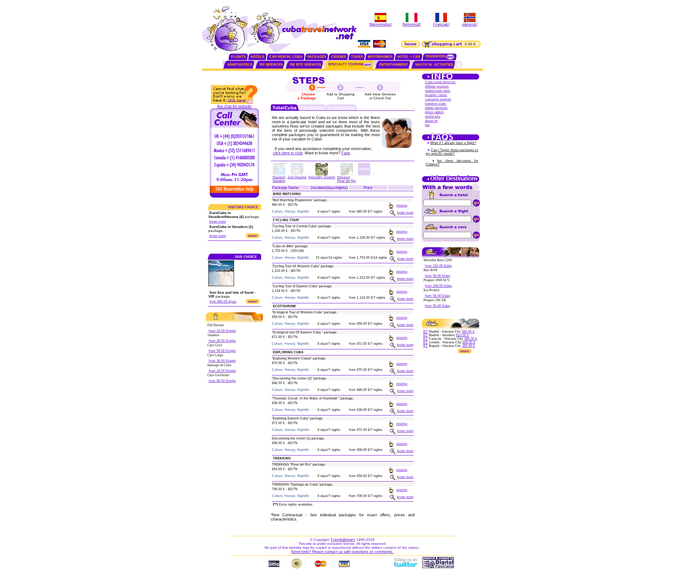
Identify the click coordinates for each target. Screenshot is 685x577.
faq (427, 125)
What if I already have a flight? (453, 143)
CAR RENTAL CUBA (286, 57)
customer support (438, 99)
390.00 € (470, 338)
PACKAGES (317, 57)
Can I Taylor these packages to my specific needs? (452, 151)
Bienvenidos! (381, 24)
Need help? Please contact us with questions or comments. (342, 551)
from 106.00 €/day (438, 286)
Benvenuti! (411, 24)
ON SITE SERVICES (305, 64)
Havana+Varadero (279, 179)
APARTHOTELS (239, 64)
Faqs (345, 153)
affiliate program (437, 86)
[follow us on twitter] (405, 566)
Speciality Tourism (321, 177)
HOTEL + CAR (408, 57)
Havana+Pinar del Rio (346, 179)
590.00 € (468, 331)
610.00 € (462, 335)
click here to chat (288, 153)
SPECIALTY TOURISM (346, 64)
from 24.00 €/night (222, 371)
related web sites (437, 91)
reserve (401, 205)
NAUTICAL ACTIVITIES (434, 64)
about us (431, 121)
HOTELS (257, 57)
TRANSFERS (435, 56)
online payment (436, 108)
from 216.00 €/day (438, 266)
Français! (441, 24)
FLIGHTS (238, 57)
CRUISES (338, 57)
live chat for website (234, 106)
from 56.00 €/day (437, 276)
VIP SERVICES (271, 64)
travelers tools (435, 103)
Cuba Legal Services (440, 82)
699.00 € (468, 342)
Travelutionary (342, 539)
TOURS (357, 57)
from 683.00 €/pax (223, 301)
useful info (432, 116)
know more (217, 221)
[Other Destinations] (450, 181)
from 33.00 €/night (222, 331)
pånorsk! (469, 24)
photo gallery (434, 112)
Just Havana (297, 177)
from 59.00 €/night (222, 351)
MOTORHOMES (380, 57)
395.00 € (468, 346)
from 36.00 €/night (222, 361)
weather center (436, 95)
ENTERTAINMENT (393, 64)
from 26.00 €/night (222, 341)
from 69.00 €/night (222, 381)
